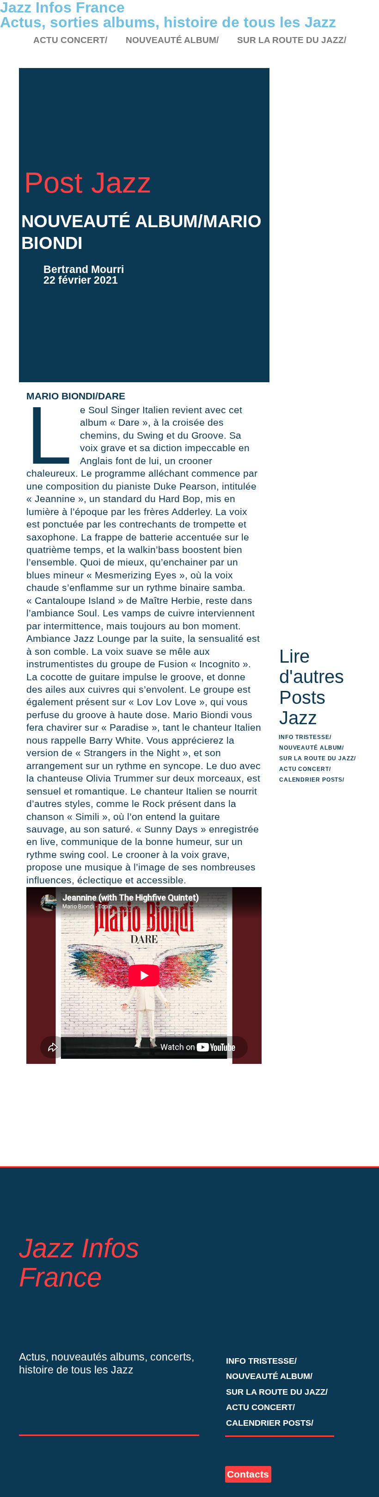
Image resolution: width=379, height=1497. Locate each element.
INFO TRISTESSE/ (305, 737)
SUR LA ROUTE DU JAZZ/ (291, 40)
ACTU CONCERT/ (70, 40)
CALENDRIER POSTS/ (311, 780)
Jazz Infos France (79, 1262)
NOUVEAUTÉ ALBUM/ (172, 40)
